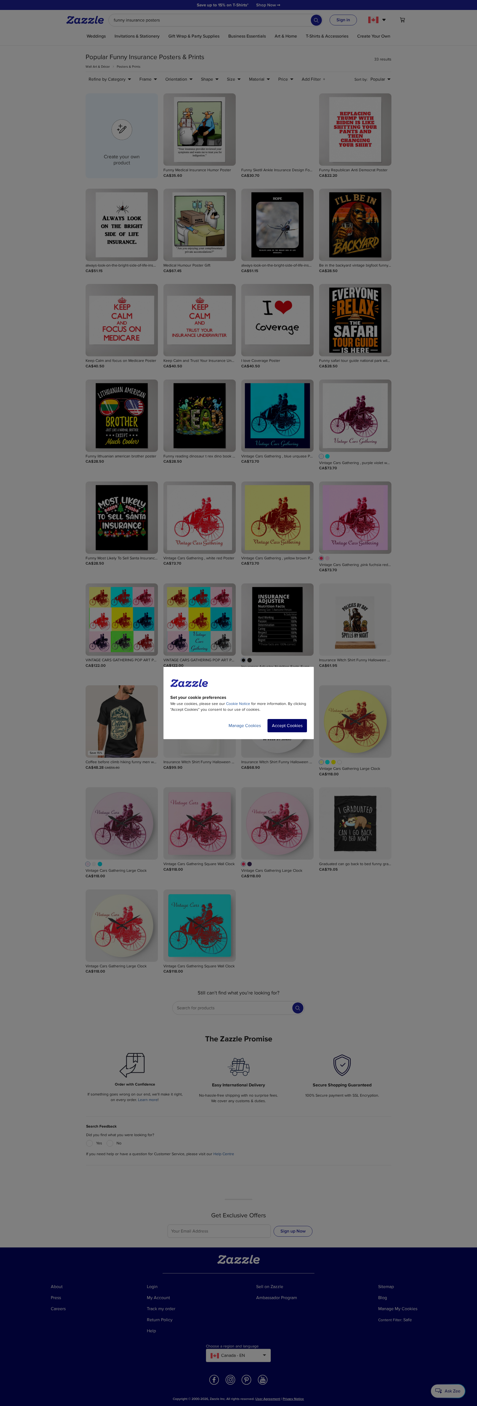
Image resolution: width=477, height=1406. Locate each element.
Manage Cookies (245, 725)
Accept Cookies (287, 725)
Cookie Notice (238, 703)
